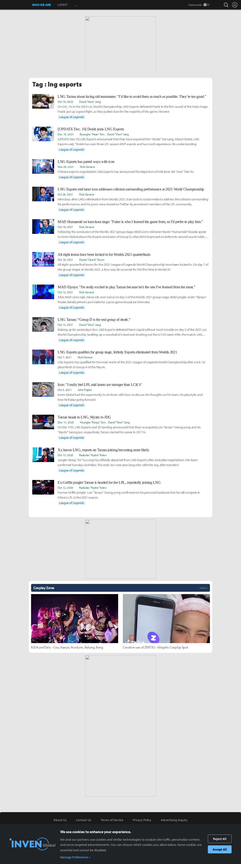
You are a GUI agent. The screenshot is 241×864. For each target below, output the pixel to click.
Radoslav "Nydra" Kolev (92, 455)
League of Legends (71, 117)
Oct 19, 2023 (65, 101)
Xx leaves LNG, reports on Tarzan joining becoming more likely (103, 450)
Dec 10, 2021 (66, 134)
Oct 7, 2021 (65, 357)
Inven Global (16, 4)
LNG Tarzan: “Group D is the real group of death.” (94, 320)
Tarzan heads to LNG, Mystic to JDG (84, 417)
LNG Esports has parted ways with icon (86, 162)
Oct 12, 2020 (65, 487)
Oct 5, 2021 (65, 390)
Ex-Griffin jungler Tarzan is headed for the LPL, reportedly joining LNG (109, 482)
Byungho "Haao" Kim (92, 134)
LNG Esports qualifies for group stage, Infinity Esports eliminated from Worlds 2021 (117, 352)
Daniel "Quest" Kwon (91, 259)
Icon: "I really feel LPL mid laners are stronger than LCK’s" (100, 385)
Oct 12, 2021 (65, 292)
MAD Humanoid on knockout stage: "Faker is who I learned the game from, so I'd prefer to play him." (130, 222)
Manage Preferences (74, 857)
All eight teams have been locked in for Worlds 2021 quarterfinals (104, 254)
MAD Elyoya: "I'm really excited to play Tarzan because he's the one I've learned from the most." (126, 287)
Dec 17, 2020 (66, 422)
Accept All (220, 849)
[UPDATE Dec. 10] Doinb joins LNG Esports (91, 129)
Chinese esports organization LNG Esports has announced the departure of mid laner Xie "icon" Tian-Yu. (126, 171)
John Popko (85, 390)
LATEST (62, 5)
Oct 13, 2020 (65, 455)
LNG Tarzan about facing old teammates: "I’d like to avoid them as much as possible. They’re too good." (132, 97)
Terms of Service (112, 820)
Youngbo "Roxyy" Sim (92, 422)
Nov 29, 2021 (66, 167)
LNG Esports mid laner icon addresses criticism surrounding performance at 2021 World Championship (131, 189)
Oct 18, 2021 (65, 227)
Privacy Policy (142, 820)
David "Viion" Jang (89, 101)
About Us (60, 820)
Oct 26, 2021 (65, 194)
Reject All (219, 839)
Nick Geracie (87, 167)
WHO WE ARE (41, 5)
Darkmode (195, 5)
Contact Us (83, 820)
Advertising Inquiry (174, 820)
